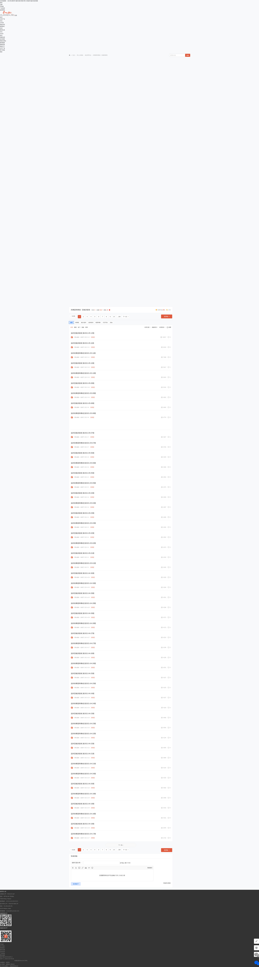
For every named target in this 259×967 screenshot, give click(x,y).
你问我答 (2, 39)
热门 (79, 327)
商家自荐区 (3, 41)
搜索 (187, 55)
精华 (86, 327)
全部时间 (161, 327)
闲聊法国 (2, 37)
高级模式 (149, 867)
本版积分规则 (167, 883)
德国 (16, 1)
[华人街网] (7, 15)
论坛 (1, 21)
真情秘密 (2, 42)
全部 (71, 322)
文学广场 (2, 48)
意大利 (9, 1)
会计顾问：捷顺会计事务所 (7, 964)
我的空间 (2, 24)
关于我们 (2, 946)
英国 (22, 1)
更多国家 (35, 1)
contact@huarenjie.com (12, 911)
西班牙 (13, 1)
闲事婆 (77, 322)
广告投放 (2, 953)
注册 (1, 4)
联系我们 (2, 948)
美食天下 (2, 46)
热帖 (83, 327)
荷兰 (25, 1)
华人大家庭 (80, 55)
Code (89, 868)
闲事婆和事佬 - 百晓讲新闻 (80, 310)
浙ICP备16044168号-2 (6, 957)
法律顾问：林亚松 (5, 962)
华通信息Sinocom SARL (21, 960)
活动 (1, 28)
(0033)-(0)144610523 (12, 901)
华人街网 (69, 55)
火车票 (2, 22)
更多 (1, 52)
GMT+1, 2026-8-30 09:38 (7, 959)
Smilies (92, 868)
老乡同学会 (88, 55)
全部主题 (146, 327)
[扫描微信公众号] (256, 947)
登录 (1, 2)
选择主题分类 (76, 862)
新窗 (170, 327)
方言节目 (105, 322)
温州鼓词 (90, 322)
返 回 (73, 316)
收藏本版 (161, 310)
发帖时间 (154, 327)
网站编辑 (76, 337)
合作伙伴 (2, 951)
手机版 (2, 6)
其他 (111, 322)
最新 (75, 327)
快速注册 (122, 875)
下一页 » (120, 845)
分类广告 (2, 19)
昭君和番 (98, 322)
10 (114, 316)
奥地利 (28, 1)
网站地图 (2, 955)
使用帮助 (2, 10)
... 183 (118, 316)
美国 (19, 1)
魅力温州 (83, 322)
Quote (86, 868)
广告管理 (2, 8)
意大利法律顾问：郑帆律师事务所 (9, 966)
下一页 (125, 316)
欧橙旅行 (2, 26)
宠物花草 (2, 44)
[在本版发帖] (256, 941)
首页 (1, 17)
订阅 (169, 310)
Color (76, 868)
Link (82, 868)
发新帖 (166, 316)
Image (79, 868)
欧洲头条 (2, 30)
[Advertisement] (77, 89)
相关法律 (2, 949)
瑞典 (31, 1)
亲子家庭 (2, 50)
